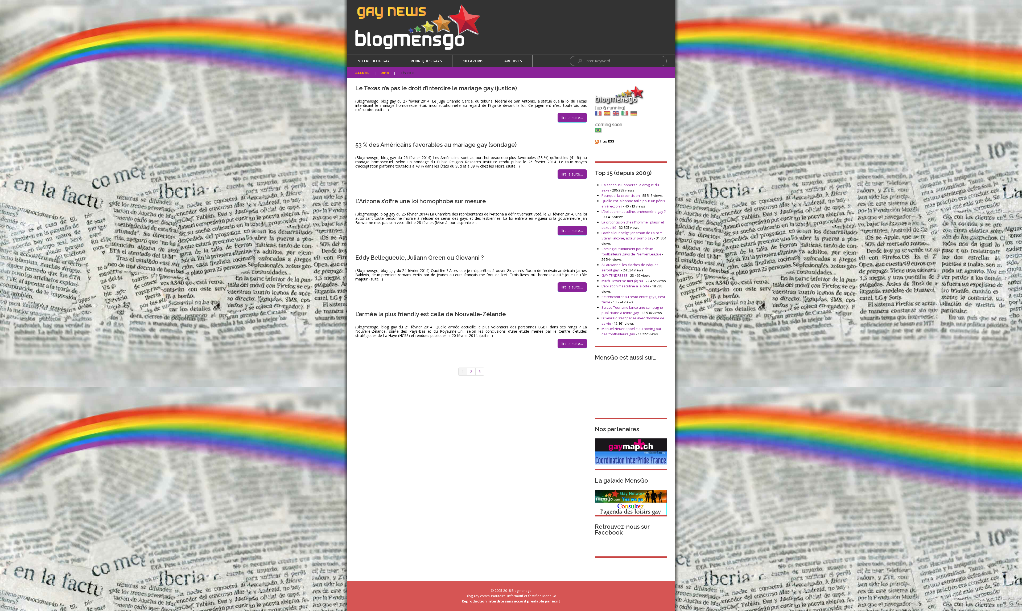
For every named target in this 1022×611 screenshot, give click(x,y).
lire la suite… (572, 117)
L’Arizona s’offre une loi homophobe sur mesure (420, 201)
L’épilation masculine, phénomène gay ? (633, 211)
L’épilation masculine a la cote (625, 286)
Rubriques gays (426, 60)
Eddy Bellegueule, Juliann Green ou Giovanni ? (419, 257)
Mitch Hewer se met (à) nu (622, 280)
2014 (385, 73)
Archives (513, 60)
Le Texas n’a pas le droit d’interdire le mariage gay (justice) (436, 88)
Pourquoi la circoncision (620, 195)
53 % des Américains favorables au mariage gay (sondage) (436, 144)
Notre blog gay (373, 60)
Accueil (362, 73)
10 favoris (473, 60)
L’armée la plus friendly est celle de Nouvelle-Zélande (430, 314)
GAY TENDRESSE (614, 275)
